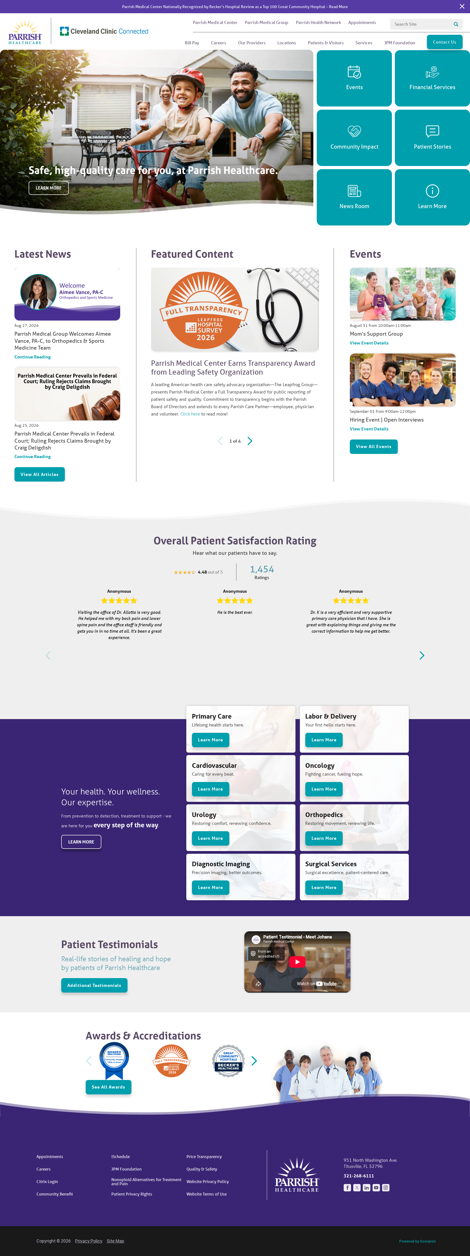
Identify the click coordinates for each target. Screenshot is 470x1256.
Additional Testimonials (94, 985)
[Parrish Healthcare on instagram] (385, 1187)
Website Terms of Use (207, 1194)
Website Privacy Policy (208, 1181)
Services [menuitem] (363, 42)
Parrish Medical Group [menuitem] (266, 22)
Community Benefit (54, 1194)
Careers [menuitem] (218, 42)
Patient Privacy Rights (131, 1194)
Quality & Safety (202, 1169)
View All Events (373, 446)
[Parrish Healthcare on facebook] (347, 1187)
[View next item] (248, 441)
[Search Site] (456, 24)
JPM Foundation (126, 1169)
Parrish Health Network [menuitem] (318, 22)
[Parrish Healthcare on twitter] (357, 1187)
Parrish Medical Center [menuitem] (215, 22)
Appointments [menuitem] (362, 22)
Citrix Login (47, 1181)
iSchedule (120, 1156)
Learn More (49, 187)
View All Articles (40, 474)
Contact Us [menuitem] (444, 42)
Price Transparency (204, 1156)
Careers (43, 1169)
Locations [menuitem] (286, 42)
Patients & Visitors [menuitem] (326, 42)
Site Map (115, 1241)
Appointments (49, 1156)
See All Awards (108, 1087)
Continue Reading (32, 356)
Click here (190, 413)
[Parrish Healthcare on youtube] (376, 1187)
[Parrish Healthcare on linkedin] (366, 1187)
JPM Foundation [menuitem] (399, 42)
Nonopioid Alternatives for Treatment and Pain (146, 1181)
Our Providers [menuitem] (252, 42)
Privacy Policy (88, 1241)
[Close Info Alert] (462, 7)
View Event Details (369, 342)
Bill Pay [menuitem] (192, 42)
